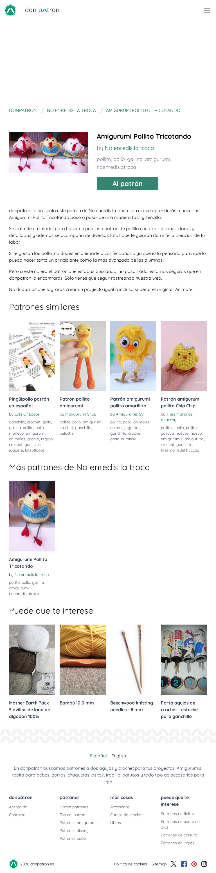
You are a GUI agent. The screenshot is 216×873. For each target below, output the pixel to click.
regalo (47, 438)
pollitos (167, 427)
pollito (104, 159)
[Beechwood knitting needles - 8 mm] (133, 660)
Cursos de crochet (126, 814)
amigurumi (157, 159)
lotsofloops (35, 450)
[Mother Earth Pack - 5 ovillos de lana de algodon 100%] (32, 660)
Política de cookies (130, 864)
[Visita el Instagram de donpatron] (204, 864)
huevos (182, 433)
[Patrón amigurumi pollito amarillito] (133, 356)
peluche (67, 433)
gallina (135, 159)
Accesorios (120, 806)
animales (17, 438)
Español (98, 755)
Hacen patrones (74, 806)
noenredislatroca (116, 167)
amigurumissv (123, 438)
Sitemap (159, 864)
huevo (196, 433)
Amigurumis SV (130, 414)
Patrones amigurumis (79, 822)
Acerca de (18, 806)
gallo (46, 422)
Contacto (17, 814)
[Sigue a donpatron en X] (174, 864)
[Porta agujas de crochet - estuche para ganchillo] (184, 660)
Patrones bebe (73, 838)
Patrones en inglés (177, 842)
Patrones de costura (179, 835)
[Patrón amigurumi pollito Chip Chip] (184, 356)
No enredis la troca (129, 147)
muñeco (16, 433)
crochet (33, 422)
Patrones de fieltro (177, 813)
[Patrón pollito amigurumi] (83, 356)
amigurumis (172, 438)
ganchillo (17, 422)
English (118, 755)
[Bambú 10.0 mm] (83, 660)
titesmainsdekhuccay (180, 450)
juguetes (132, 427)
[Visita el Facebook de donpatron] (184, 864)
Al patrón (127, 183)
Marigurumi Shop (80, 414)
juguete (16, 450)
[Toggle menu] (207, 10)
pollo (119, 159)
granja (33, 438)
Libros (115, 822)
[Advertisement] (108, 63)
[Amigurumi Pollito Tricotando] (32, 516)
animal (116, 427)
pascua (167, 433)
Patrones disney (74, 830)
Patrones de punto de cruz (180, 824)
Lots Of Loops (27, 414)
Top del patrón (72, 814)
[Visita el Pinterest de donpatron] (194, 864)
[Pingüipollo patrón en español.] (32, 356)
